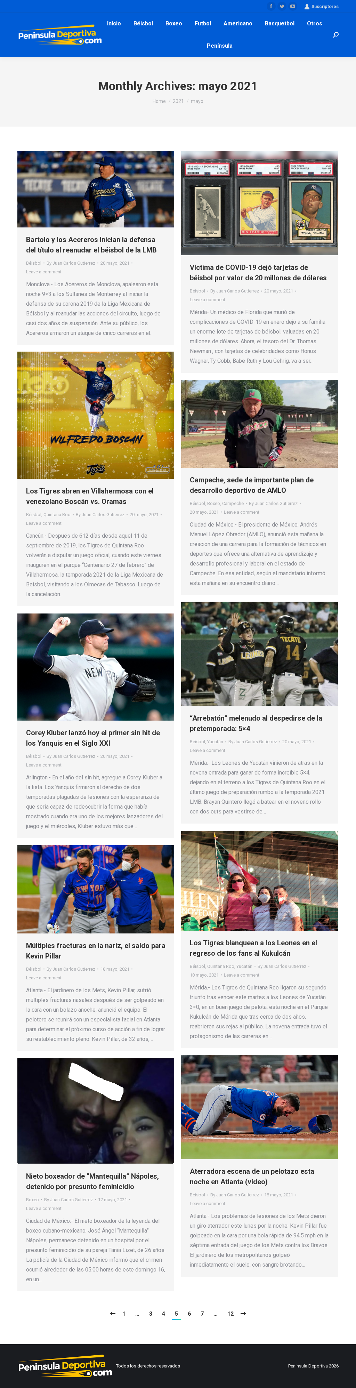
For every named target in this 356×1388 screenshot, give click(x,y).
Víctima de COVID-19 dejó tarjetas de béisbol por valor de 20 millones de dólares (258, 272)
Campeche (233, 503)
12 (230, 1313)
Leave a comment (44, 271)
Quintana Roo (57, 514)
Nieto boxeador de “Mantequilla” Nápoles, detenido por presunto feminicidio (92, 1181)
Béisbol (33, 263)
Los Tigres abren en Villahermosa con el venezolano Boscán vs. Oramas (90, 496)
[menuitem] (114, 24)
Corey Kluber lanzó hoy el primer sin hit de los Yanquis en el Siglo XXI (93, 738)
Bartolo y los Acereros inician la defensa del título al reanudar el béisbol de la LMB (91, 244)
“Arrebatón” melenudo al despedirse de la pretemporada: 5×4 (256, 723)
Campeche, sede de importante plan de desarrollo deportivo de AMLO (252, 485)
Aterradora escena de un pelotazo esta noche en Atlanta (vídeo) (252, 1176)
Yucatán (215, 741)
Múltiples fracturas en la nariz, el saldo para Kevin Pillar (95, 950)
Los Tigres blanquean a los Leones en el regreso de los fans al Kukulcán (253, 948)
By (71, 263)
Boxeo (213, 503)
